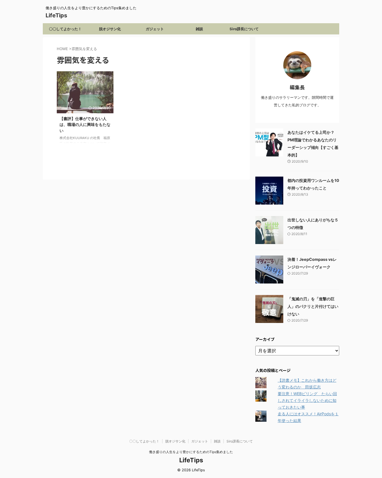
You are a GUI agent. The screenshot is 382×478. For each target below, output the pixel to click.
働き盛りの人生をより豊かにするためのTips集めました (191, 452)
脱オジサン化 (110, 29)
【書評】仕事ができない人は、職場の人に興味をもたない (85, 124)
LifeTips (59, 15)
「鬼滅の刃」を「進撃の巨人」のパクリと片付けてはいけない (312, 306)
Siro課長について (244, 29)
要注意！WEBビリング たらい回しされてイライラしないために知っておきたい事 (307, 400)
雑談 (199, 29)
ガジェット (155, 29)
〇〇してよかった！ (65, 29)
